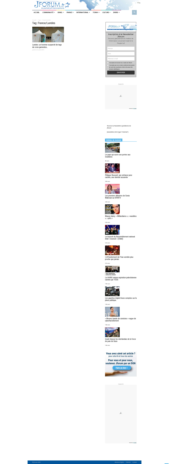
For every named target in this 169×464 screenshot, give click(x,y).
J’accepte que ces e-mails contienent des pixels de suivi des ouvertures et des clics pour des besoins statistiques (121, 67)
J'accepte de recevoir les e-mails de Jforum (120, 62)
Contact (134, 462)
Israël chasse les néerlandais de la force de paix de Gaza (120, 340)
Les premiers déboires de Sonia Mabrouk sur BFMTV (117, 196)
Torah (95, 12)
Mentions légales (119, 462)
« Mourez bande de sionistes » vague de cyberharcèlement (120, 319)
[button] (134, 12)
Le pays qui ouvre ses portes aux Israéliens (117, 155)
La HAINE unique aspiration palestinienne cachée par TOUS (120, 278)
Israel (60, 12)
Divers (115, 12)
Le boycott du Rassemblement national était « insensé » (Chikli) (120, 237)
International (82, 12)
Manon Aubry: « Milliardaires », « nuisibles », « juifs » (121, 217)
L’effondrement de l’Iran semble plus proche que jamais (119, 258)
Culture (105, 12)
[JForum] (84, 5)
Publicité (128, 462)
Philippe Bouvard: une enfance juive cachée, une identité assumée (118, 176)
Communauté (47, 12)
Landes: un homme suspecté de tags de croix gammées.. (47, 46)
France (69, 12)
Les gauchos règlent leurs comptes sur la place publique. (121, 299)
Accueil (37, 12)
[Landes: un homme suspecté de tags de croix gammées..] (48, 34)
